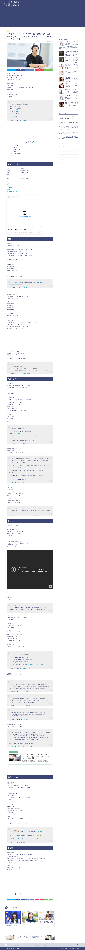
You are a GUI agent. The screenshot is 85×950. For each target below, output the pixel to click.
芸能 (8, 31)
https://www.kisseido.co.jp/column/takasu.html (20, 746)
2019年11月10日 (26, 668)
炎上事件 (16, 151)
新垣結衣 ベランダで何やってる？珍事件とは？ (68, 123)
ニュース (63, 149)
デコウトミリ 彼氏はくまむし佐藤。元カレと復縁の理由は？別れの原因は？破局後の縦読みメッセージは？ (68, 128)
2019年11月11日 (27, 691)
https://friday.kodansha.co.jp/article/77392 (19, 612)
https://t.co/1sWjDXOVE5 (24, 664)
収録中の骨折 (17, 149)
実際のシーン (17, 147)
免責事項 (17, 948)
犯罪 (62, 156)
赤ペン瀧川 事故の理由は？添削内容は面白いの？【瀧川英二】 (68, 133)
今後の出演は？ (17, 153)
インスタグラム (10, 187)
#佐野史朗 (18, 109)
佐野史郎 (10, 232)
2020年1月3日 (26, 120)
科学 (62, 159)
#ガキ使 (17, 111)
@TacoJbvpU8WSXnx (16, 433)
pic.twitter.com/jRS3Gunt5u (32, 838)
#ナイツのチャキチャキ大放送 (37, 664)
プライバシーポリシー (10, 948)
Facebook (9, 189)
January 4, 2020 (24, 287)
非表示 (32, 142)
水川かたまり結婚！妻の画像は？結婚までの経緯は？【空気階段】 (71, 85)
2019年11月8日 (26, 443)
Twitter (8, 185)
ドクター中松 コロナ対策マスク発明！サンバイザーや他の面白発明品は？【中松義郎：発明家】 (68, 137)
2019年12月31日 (26, 373)
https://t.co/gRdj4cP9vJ (16, 838)
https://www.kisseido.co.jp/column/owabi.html (20, 482)
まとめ (15, 155)
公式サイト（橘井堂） (12, 191)
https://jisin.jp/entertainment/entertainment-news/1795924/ (23, 515)
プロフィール (17, 145)
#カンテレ (23, 838)
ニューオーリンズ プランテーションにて (17, 229)
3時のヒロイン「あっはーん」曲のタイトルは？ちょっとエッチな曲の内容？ (71, 91)
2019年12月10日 (25, 842)
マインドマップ (64, 152)
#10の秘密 (39, 831)
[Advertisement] (42, 17)
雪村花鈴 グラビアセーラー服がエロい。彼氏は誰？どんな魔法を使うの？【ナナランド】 (68, 118)
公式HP (8, 184)
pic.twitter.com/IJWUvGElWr (15, 284)
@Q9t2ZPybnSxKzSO (16, 106)
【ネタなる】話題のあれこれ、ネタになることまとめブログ (12, 4)
